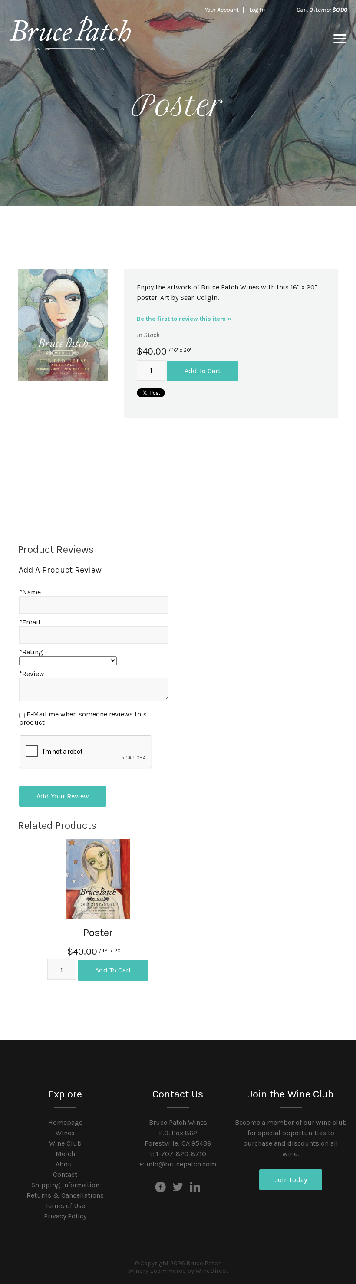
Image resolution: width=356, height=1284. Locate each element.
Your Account (221, 9)
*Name (30, 592)
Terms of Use (65, 1206)
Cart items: (322, 9)
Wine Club (65, 1143)
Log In (257, 9)
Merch (65, 1153)
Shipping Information (65, 1185)
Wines (65, 1133)
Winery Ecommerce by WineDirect (178, 1270)
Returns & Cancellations (65, 1195)
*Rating (31, 652)
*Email (29, 622)
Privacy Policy (65, 1216)
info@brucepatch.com (181, 1164)
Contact (65, 1174)
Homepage (65, 1122)
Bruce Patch (70, 39)
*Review (31, 674)
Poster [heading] (98, 932)
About (65, 1164)
